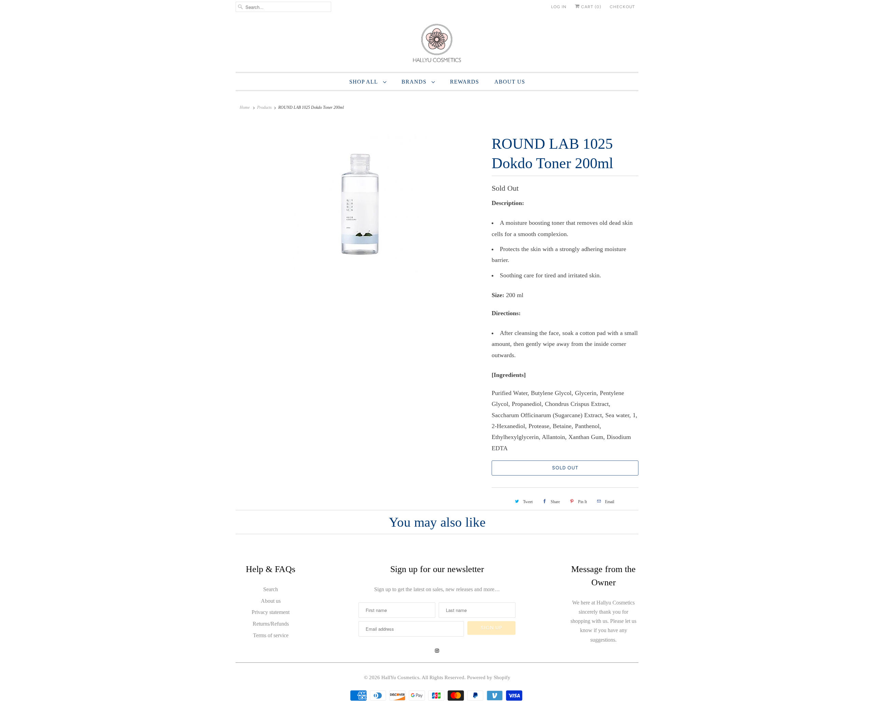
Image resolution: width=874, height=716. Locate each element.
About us (271, 601)
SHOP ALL (364, 82)
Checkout (622, 6)
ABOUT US (509, 82)
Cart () (590, 6)
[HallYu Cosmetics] (437, 44)
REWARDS (464, 82)
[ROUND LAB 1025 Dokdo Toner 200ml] (360, 203)
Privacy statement (271, 612)
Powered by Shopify (488, 677)
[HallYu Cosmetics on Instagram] (437, 650)
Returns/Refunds (271, 624)
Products (264, 107)
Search (270, 589)
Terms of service (270, 635)
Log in (558, 6)
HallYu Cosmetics (400, 677)
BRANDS (414, 82)
